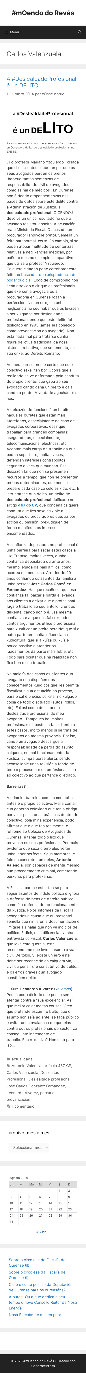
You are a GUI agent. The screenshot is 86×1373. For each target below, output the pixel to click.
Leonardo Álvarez (22, 1093)
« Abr (41, 1232)
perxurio (47, 1093)
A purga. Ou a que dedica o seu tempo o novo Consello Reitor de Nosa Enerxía (43, 1302)
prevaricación (18, 1099)
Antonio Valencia (26, 1066)
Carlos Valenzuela (22, 1072)
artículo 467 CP (57, 1066)
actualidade (22, 1059)
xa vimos (63, 989)
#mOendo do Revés (43, 13)
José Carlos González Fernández (36, 1086)
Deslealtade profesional (50, 1079)
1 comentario (23, 1106)
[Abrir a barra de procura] (79, 32)
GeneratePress (43, 1366)
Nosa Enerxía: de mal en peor (35, 1315)
